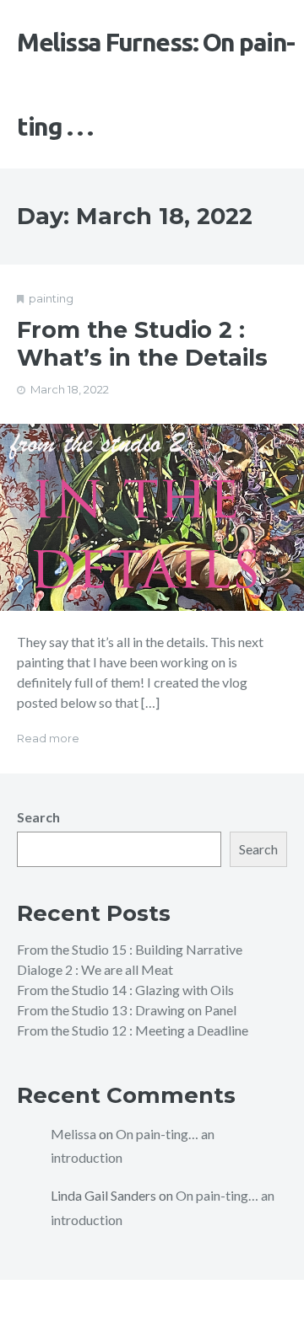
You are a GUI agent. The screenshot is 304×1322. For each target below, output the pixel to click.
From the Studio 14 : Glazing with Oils (125, 990)
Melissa (73, 1134)
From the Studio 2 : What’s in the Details (142, 344)
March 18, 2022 (69, 389)
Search (38, 817)
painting (51, 298)
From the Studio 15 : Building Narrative (129, 949)
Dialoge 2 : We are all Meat (95, 969)
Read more (48, 738)
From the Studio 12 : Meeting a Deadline (132, 1030)
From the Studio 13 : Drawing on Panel (126, 1010)
